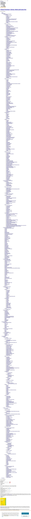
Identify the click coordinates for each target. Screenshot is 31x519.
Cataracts (7, 124)
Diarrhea (7, 58)
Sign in (1, 1)
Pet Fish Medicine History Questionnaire (11, 340)
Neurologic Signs (7, 251)
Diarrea (7, 467)
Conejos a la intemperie (9, 458)
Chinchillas (7, 379)
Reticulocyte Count (7, 283)
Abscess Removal (8, 195)
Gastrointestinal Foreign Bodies (10, 162)
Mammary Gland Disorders (9, 139)
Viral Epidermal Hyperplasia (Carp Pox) (11, 35)
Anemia (6, 229)
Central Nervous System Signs (8, 234)
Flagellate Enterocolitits (9, 41)
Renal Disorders (8, 177)
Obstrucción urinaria (8, 475)
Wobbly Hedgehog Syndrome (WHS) (12, 383)
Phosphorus (6, 279)
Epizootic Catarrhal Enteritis (9, 161)
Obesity (7, 140)
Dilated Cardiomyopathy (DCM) (10, 399)
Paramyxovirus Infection (9, 71)
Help (2, 1)
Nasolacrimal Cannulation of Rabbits (10, 222)
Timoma (7, 463)
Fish (5, 23)
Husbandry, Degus (10, 381)
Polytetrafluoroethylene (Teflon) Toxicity (11, 106)
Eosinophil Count (7, 272)
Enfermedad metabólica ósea (9, 423)
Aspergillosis (7, 82)
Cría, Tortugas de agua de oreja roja (10, 419)
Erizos (7, 452)
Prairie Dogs (7, 116)
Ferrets (5, 151)
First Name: (1, 491)
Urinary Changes (8, 309)
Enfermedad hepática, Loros (9, 434)
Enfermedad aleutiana (9, 470)
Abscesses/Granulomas (9, 15)
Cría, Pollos (7, 432)
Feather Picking (8, 93)
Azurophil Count (7, 264)
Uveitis (7, 150)
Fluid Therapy (8, 209)
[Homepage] (3, 7)
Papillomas (7, 104)
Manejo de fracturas (8, 425)
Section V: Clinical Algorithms (7, 286)
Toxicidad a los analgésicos (9, 476)
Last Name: (1, 492)
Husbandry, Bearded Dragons (9, 349)
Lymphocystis (8, 30)
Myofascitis (7, 171)
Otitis (7, 141)
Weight (7, 288)
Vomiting (7, 47)
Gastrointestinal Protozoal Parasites (10, 28)
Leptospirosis (6, 315)
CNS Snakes (7, 291)
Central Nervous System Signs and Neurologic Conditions (13, 83)
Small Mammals (7, 112)
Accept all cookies (25, 513)
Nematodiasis (8, 44)
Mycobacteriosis (8, 43)
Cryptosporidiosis (8, 56)
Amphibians (6, 36)
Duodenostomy (8, 207)
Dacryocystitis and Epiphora (9, 127)
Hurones (6, 465)
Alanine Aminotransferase (8, 260)
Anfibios (6, 412)
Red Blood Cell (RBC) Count (8, 282)
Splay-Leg (7, 145)
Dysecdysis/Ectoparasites (9, 183)
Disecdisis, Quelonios (9, 422)
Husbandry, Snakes (8, 351)
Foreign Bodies (8, 94)
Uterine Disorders (8, 149)
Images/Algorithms (4, 321)
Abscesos (7, 455)
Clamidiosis (7, 429)
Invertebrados (6, 408)
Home (2, 12)
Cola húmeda (9, 448)
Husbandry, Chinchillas (10, 380)
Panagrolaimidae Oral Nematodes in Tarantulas (12, 21)
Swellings (7, 295)
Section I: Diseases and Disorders (7, 322)
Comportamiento (8, 457)
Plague (5, 318)
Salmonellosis (6, 320)
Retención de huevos (8, 440)
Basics (7, 385)
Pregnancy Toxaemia (8, 143)
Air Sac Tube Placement (9, 205)
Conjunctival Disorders (9, 126)
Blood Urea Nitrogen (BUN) (8, 267)
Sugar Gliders (8, 118)
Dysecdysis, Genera (8, 346)
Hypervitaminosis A (8, 64)
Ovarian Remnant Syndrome (9, 174)
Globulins (6, 273)
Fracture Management (9, 348)
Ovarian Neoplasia (8, 173)
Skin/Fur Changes (8, 306)
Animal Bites (6, 311)
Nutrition (7, 365)
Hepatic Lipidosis (8, 62)
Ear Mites (7, 158)
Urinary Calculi (10, 376)
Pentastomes (7, 72)
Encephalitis (7, 131)
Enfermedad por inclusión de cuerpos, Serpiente (12, 424)
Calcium (6, 268)
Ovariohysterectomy (8, 223)
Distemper (7, 400)
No (10, 488)
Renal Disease (8, 75)
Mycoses (7, 100)
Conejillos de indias (8, 444)
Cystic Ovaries (9, 374)
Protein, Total (6, 281)
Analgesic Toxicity (8, 397)
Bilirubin (6, 266)
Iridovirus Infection (8, 66)
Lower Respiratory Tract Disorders (10, 137)
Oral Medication (8, 190)
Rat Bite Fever (6, 319)
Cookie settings (6, 515)
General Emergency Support (9, 193)
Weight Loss (7, 48)
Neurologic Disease (8, 101)
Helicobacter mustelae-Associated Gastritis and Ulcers (12, 164)
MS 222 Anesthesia (8, 189)
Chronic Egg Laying (8, 358)
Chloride (6, 269)
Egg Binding (7, 360)
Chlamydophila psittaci (9, 84)
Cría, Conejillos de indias (11, 445)
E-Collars (7, 218)
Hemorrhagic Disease (8, 135)
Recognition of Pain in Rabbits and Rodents (11, 224)
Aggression (7, 51)
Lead (5, 275)
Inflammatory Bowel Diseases (8, 248)
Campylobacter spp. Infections (10, 153)
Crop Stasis (7, 87)
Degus (7, 117)
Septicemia (7, 46)
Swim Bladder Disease (9, 32)
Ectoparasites (7, 130)
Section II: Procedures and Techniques (7, 180)
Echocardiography (8, 217)
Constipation (6, 235)
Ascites (7, 81)
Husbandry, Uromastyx (9, 352)
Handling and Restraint (9, 194)
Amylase (6, 263)
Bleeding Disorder (7, 232)
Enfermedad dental (8, 459)
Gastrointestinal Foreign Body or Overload (11, 42)
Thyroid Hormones (7, 284)
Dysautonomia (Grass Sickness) (10, 129)
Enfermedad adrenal (8, 469)
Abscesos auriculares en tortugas (10, 415)
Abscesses (7, 79)
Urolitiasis (7, 464)
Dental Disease (8, 128)
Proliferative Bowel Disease (9, 175)
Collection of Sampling (9, 198)
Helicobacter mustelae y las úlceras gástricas (11, 472)
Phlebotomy (7, 202)
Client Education (4, 336)
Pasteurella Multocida (7, 317)
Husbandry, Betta (8, 339)
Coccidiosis (7, 40)
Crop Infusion (8, 206)
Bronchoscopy (8, 216)
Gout (7, 61)
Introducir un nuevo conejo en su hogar (11, 460)
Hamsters (7, 114)
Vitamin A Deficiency (9, 355)
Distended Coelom (7, 241)
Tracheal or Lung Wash (9, 203)
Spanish (4, 407)
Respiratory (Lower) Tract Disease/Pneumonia (11, 76)
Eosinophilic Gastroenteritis (9, 160)
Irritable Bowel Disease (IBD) (10, 404)
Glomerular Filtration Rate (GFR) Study (11, 200)
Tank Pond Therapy (8, 191)
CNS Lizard (7, 290)
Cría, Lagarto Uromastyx (9, 417)
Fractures (7, 95)
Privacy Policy (10, 494)
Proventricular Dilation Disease (10, 368)
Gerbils (7, 115)
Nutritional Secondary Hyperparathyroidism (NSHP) (12, 69)
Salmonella (7, 77)
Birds (5, 78)
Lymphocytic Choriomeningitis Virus (9, 316)
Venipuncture (8, 192)
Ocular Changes (8, 304)
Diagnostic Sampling (8, 182)
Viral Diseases (8, 34)
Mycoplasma (7, 68)
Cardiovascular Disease (9, 123)
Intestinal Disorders (8, 136)
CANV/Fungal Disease (9, 53)
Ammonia (6, 262)
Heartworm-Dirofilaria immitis (10, 402)
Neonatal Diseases (8, 172)
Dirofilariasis (7, 157)
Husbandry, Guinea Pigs (11, 375)
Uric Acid (6, 285)
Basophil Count (7, 265)
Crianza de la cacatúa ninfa (9, 433)
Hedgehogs (7, 382)
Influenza (7, 168)
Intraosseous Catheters (9, 221)
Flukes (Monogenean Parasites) (10, 26)
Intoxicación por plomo (9, 437)
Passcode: (1, 487)
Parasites (7, 293)
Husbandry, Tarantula (8, 338)
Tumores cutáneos (8, 477)
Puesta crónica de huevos (9, 439)
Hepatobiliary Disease (9, 165)
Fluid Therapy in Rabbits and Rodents (10, 220)
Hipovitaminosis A (8, 436)
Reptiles (6, 289)
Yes (8, 488)
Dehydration (7, 17)
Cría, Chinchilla (10, 450)
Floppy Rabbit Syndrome (9, 133)
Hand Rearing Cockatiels (9, 362)
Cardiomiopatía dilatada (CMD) (10, 466)
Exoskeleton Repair (8, 184)
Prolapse (7, 294)
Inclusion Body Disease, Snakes (10, 353)
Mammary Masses (10, 372)
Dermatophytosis (7, 313)
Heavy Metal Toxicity (9, 96)
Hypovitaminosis (8, 98)
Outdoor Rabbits (8, 392)
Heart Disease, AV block (9, 163)
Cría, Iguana (7, 416)
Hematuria (6, 244)
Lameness (6, 249)
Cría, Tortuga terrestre (9, 418)
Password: (1, 482)
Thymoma (7, 147)
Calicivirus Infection (8, 52)
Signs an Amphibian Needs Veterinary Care (11, 342)
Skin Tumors (7, 406)
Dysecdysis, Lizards (8, 347)
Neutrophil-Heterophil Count (8, 278)
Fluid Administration (8, 185)
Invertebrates (6, 14)
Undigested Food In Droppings (8, 255)
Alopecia (6, 228)
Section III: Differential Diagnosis (7, 227)
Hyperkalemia (6, 246)
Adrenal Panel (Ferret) (7, 259)
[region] (15, 514)
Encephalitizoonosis (8, 132)
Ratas (7, 442)
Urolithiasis (7, 179)
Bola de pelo (7, 456)
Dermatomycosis (8, 57)
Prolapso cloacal (8, 426)
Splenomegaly (8, 178)
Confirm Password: (2, 490)
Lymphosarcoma (8, 138)
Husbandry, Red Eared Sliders (10, 350)
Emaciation (6, 243)
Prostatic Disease (8, 176)
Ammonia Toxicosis (8, 37)
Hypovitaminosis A (8, 363)
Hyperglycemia (8, 63)
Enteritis (7, 92)
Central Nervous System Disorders (9, 233)
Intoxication (7, 20)
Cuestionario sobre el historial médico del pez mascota (12, 411)
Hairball (7, 388)
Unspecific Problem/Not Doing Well (10, 296)
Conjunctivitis (8, 86)
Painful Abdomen (8, 305)
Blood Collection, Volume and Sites (10, 214)
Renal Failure (6, 254)
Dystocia (7, 89)
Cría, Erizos (9, 453)
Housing (7, 389)
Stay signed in (2, 483)
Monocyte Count (7, 277)
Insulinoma (7, 403)
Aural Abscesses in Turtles (9, 344)
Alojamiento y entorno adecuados (10, 427)
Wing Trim (7, 370)
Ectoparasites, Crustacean (9, 25)
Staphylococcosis (8, 146)
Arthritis (7, 121)
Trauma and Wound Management (10, 33)
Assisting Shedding (8, 196)
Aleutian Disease (8, 396)
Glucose (6, 274)
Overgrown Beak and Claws (9, 103)
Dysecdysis (7, 18)
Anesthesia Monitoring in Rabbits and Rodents (12, 213)
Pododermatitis (8, 105)
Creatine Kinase (7, 270)
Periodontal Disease (8, 73)
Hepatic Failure (7, 245)
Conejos (6, 454)
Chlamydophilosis (8, 54)
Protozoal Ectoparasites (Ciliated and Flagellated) (12, 31)
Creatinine (6, 271)
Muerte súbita (8, 413)
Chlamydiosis (8, 357)
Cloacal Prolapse (8, 39)
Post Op (7, 405)
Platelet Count (6, 280)
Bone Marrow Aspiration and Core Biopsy (11, 215)
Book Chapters (3, 13)
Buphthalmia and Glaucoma (9, 122)
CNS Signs (7, 300)
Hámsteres (7, 447)
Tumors (7, 110)
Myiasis (7, 391)
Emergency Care (8, 188)
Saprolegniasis (8, 45)
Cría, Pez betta (8, 410)
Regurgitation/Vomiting (9, 74)
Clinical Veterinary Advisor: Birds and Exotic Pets (13, 9)
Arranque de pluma (8, 428)
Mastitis (7, 170)
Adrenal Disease (8, 152)
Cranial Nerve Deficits (7, 237)
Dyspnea (7, 301)
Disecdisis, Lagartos (8, 421)
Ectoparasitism (8, 90)
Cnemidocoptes (8, 430)
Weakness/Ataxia (7, 257)
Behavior (7, 386)
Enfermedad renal (8, 435)
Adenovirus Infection (8, 50)
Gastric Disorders (8, 134)
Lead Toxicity (8, 364)
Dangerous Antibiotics (7, 238)
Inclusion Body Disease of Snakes (10, 65)
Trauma (7, 22)
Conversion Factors (7, 236)
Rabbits (6, 119)
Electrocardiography (8, 219)
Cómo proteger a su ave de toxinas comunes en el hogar (13, 431)
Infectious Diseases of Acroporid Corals (11, 19)
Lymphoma (7, 169)
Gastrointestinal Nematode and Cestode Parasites (12, 27)
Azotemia (6, 231)
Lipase (5, 276)
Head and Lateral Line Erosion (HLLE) (11, 29)
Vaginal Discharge (8, 307)
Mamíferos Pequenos (7, 441)
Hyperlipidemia (7, 247)
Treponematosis (8, 148)
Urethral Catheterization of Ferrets (10, 226)
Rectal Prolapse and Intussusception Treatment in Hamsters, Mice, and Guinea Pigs (16, 225)
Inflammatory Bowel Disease (9, 167)
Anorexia (7, 80)
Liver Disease (8, 99)
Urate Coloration (7, 256)
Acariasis (6, 310)
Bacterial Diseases (8, 16)
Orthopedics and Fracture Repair (10, 70)
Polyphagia (6, 252)
